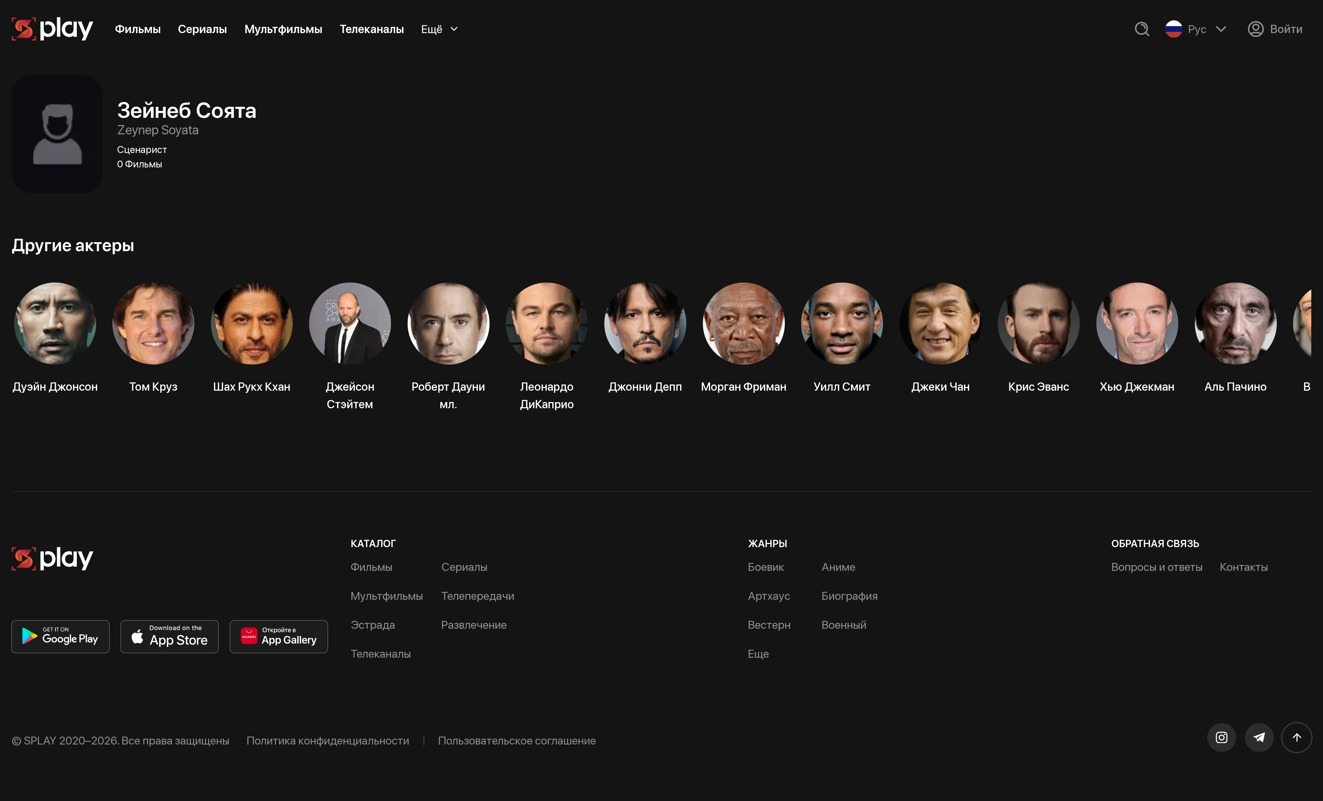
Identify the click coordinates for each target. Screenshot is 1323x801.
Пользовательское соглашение (517, 740)
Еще (758, 653)
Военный (844, 624)
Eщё (431, 29)
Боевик (766, 567)
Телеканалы (372, 29)
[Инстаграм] (1221, 737)
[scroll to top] (1296, 737)
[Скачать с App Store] (169, 636)
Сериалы (202, 29)
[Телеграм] (1259, 737)
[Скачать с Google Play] (60, 636)
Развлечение (474, 624)
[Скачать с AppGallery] (279, 636)
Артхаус (769, 596)
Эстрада (373, 624)
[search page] (1142, 28)
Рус (1197, 29)
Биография (850, 596)
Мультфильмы (283, 29)
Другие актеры (73, 245)
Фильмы (138, 29)
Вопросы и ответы (1157, 567)
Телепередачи (477, 596)
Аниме (838, 567)
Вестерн (769, 624)
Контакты (1244, 567)
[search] (1142, 28)
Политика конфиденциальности (328, 740)
